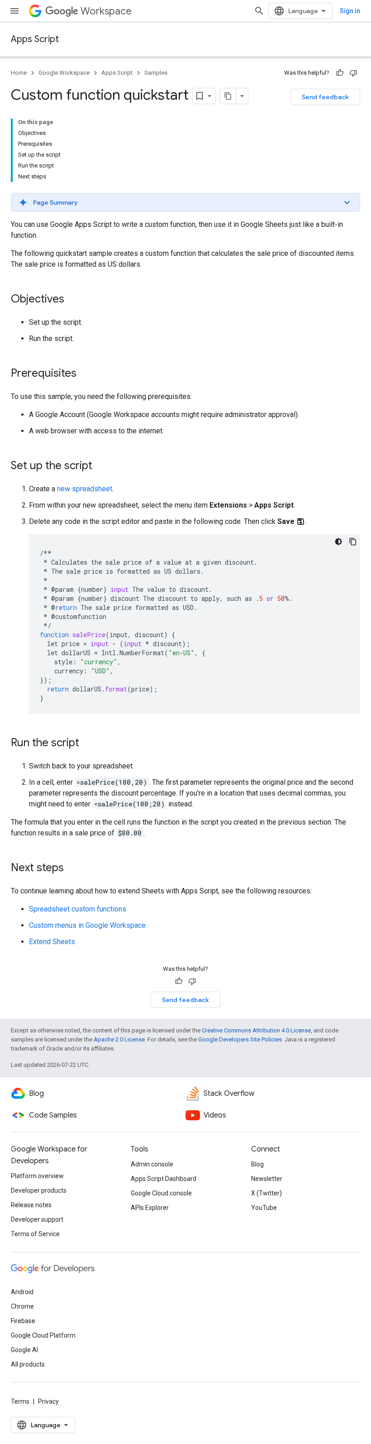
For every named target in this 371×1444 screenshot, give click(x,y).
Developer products (39, 1190)
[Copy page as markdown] (228, 96)
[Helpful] (340, 73)
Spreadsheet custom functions (77, 909)
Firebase (23, 1320)
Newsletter (266, 1178)
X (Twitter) (266, 1193)
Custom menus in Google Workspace (87, 925)
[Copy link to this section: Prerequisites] (85, 374)
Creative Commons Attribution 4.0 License (256, 1030)
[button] (185, 202)
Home (19, 72)
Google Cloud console (161, 1193)
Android (22, 1291)
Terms (20, 1401)
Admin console (152, 1164)
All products (28, 1364)
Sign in (350, 10)
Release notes (31, 1205)
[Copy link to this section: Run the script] (88, 743)
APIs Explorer (150, 1207)
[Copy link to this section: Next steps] (73, 868)
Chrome (22, 1306)
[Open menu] (14, 11)
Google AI (24, 1349)
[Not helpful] (353, 73)
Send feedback (325, 97)
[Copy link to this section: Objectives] (73, 299)
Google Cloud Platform (43, 1335)
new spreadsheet (84, 489)
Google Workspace (64, 72)
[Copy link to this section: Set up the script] (101, 466)
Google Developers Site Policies (240, 1039)
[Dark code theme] (338, 541)
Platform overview (37, 1176)
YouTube (264, 1207)
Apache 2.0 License (119, 1039)
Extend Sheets (52, 941)
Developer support (37, 1219)
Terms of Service (35, 1234)
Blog (257, 1164)
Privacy (48, 1401)
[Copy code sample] (353, 541)
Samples (155, 72)
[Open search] (259, 10)
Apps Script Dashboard (163, 1178)
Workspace (106, 11)
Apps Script (35, 39)
